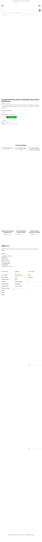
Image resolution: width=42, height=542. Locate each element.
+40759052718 (4, 264)
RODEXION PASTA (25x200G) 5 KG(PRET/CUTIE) (7, 232)
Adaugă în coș (12, 117)
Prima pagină (3, 12)
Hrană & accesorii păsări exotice (15, 12)
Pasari (8, 12)
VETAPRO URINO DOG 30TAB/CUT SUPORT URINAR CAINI (21, 232)
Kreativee (33, 534)
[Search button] (40, 10)
